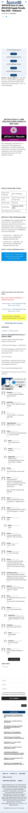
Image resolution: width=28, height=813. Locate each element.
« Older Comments (14, 659)
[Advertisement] (14, 32)
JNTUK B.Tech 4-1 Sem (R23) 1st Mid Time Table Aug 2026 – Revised (13, 748)
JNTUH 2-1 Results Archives (11, 331)
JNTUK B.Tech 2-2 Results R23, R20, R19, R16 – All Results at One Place (14, 759)
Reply (8, 397)
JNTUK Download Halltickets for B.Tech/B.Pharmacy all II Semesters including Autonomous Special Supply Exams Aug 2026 (14, 753)
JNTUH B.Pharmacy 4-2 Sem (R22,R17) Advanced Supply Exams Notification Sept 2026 (14, 738)
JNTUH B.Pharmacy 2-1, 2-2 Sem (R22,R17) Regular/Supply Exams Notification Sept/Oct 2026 (13, 716)
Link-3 (18, 305)
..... (7, 411)
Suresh (9, 468)
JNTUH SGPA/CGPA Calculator (14, 323)
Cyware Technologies (18, 808)
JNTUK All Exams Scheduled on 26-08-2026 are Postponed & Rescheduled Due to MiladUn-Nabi (13, 727)
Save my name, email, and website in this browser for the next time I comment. (13, 693)
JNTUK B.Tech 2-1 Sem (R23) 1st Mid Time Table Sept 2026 (13, 722)
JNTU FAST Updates (18, 803)
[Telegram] (6, 16)
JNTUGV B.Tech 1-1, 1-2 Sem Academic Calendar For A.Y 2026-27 (12, 743)
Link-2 (13, 305)
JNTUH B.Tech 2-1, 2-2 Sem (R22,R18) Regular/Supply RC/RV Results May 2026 (12, 733)
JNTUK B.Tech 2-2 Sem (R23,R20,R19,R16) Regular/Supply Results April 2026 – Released (14, 764)
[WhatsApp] (2, 16)
